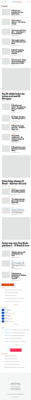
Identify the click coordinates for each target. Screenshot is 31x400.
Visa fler (16, 304)
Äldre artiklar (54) (8, 285)
